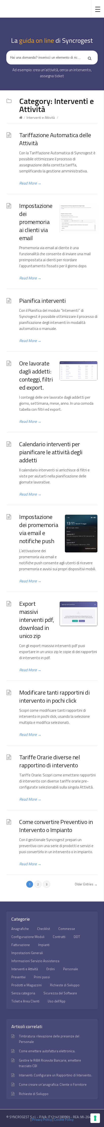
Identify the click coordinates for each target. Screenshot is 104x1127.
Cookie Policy (63, 1119)
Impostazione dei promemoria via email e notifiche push (38, 528)
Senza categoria (23, 993)
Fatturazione (20, 944)
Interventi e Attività (41, 117)
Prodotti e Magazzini (26, 985)
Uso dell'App (56, 1001)
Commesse (66, 928)
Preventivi (18, 977)
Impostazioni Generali (27, 952)
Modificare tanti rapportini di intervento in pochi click (54, 696)
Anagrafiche (20, 928)
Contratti (59, 936)
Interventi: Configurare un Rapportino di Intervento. (55, 1075)
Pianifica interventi (42, 300)
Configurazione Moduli (27, 936)
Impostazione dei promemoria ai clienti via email (35, 221)
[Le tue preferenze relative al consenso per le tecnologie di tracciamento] (95, 1118)
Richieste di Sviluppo (65, 985)
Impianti (43, 944)
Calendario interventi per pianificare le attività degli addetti (51, 452)
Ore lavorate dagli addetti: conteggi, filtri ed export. (36, 375)
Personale (70, 968)
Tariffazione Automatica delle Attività (55, 138)
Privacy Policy (42, 1119)
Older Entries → (86, 884)
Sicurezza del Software (60, 993)
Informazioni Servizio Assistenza (35, 960)
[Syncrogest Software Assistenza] (28, 9)
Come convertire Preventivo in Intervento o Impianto (56, 825)
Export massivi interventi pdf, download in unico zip (36, 619)
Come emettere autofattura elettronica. (47, 1051)
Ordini (50, 968)
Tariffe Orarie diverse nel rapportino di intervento (49, 761)
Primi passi (42, 977)
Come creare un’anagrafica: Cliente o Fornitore (53, 1084)
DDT (77, 936)
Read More (30, 183)
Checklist (43, 928)
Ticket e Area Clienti (25, 1001)
